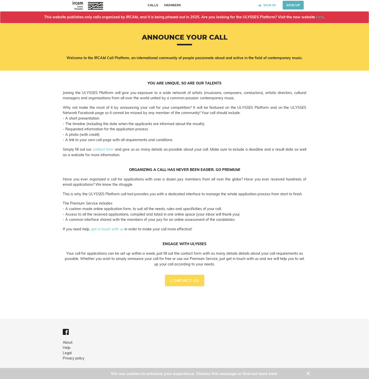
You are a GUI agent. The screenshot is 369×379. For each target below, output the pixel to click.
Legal (67, 353)
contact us (184, 280)
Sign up (293, 5)
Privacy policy (73, 358)
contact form (103, 149)
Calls (153, 5)
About (68, 342)
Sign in (269, 5)
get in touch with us (107, 229)
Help (66, 347)
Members (172, 5)
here (320, 17)
